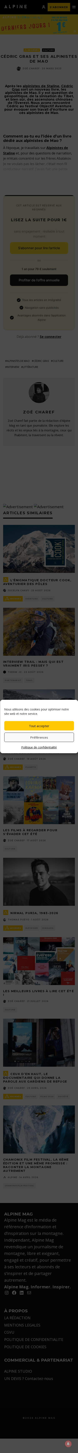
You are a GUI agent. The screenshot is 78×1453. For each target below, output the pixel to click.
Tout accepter (39, 726)
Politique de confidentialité (39, 747)
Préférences (39, 737)
